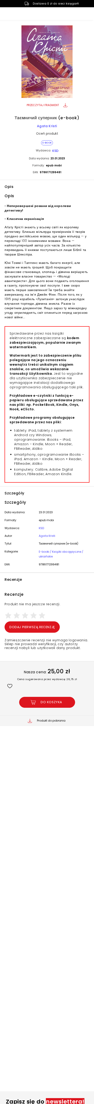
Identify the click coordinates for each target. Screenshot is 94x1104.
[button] (47, 62)
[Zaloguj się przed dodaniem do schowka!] (10, 686)
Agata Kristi (47, 126)
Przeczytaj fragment (43, 105)
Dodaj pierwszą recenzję (32, 627)
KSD (55, 150)
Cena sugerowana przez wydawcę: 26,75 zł (47, 679)
